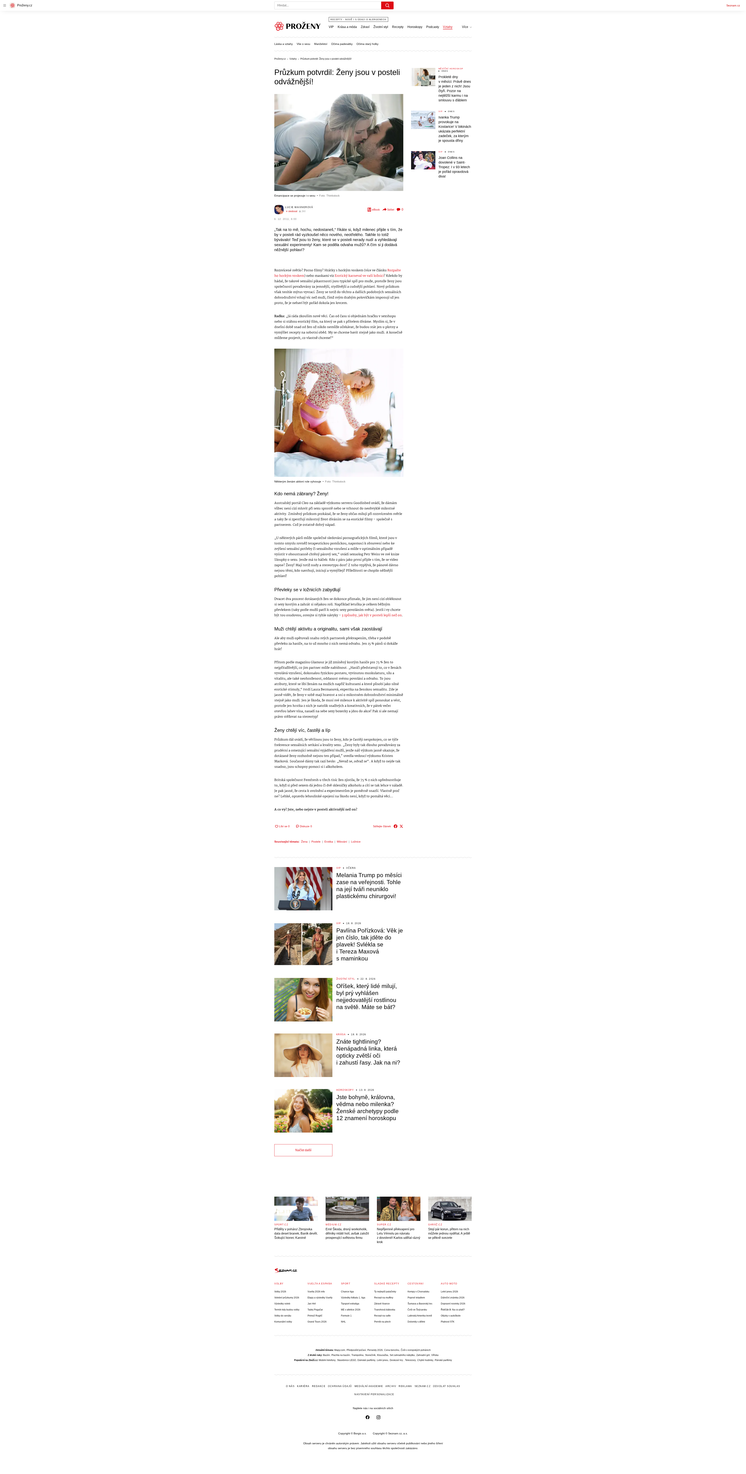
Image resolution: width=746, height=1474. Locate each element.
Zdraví (365, 27)
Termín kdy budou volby (286, 1309)
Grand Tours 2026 (317, 1321)
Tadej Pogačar (315, 1309)
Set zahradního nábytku (402, 1355)
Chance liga (347, 1291)
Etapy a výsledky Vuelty (320, 1297)
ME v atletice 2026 (350, 1309)
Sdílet (390, 209)
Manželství (320, 43)
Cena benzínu (391, 1350)
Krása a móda (347, 27)
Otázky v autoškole (451, 1315)
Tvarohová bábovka (384, 1309)
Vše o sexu (303, 43)
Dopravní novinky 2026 (453, 1303)
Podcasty (432, 27)
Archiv (390, 1386)
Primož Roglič (315, 1315)
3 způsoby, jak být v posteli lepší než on (372, 615)
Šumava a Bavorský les (420, 1303)
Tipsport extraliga (350, 1303)
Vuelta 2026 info (316, 1291)
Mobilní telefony (327, 1360)
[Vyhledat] (387, 5)
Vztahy (447, 27)
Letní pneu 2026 (449, 1291)
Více (465, 27)
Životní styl (380, 27)
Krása (341, 1034)
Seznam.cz (733, 5)
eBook (376, 209)
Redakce (319, 1386)
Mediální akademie (369, 1386)
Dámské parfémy (366, 1360)
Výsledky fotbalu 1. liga (353, 1297)
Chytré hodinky (425, 1360)
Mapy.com (339, 1350)
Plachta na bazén (340, 1355)
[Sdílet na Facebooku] (395, 826)
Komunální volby (283, 1321)
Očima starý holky (367, 43)
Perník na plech (382, 1321)
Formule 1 (346, 1315)
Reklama (405, 1386)
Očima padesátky (342, 43)
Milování (342, 841)
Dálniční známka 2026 (453, 1297)
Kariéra (303, 1386)
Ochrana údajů (340, 1386)
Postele (316, 841)
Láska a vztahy (283, 43)
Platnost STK (447, 1321)
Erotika (328, 841)
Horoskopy (414, 27)
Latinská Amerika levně (420, 1315)
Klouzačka (382, 1355)
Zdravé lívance (382, 1303)
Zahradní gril (423, 1355)
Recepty (398, 27)
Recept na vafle (382, 1315)
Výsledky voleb (282, 1303)
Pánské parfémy (443, 1360)
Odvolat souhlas (446, 1386)
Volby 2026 (280, 1291)
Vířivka (434, 1355)
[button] (338, 142)
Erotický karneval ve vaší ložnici (359, 276)
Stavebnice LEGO (346, 1360)
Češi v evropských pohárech (416, 1350)
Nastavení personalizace (374, 1394)
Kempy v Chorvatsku (418, 1291)
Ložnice (356, 841)
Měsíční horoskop (450, 69)
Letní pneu (382, 1360)
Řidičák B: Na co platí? (453, 1309)
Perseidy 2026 (375, 1350)
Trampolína (357, 1355)
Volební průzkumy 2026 (286, 1297)
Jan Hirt (312, 1303)
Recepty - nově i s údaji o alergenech (358, 19)
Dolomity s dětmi (416, 1321)
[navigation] (5, 5)
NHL (343, 1321)
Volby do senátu (282, 1315)
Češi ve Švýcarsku (417, 1309)
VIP (331, 27)
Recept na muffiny (383, 1297)
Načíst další (303, 1150)
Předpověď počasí (356, 1350)
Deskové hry (397, 1360)
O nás (290, 1386)
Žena (304, 841)
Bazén (326, 1355)
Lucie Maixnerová (299, 207)
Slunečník (370, 1355)
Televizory (410, 1360)
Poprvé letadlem (416, 1297)
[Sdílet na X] (401, 826)
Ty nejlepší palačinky (385, 1291)
